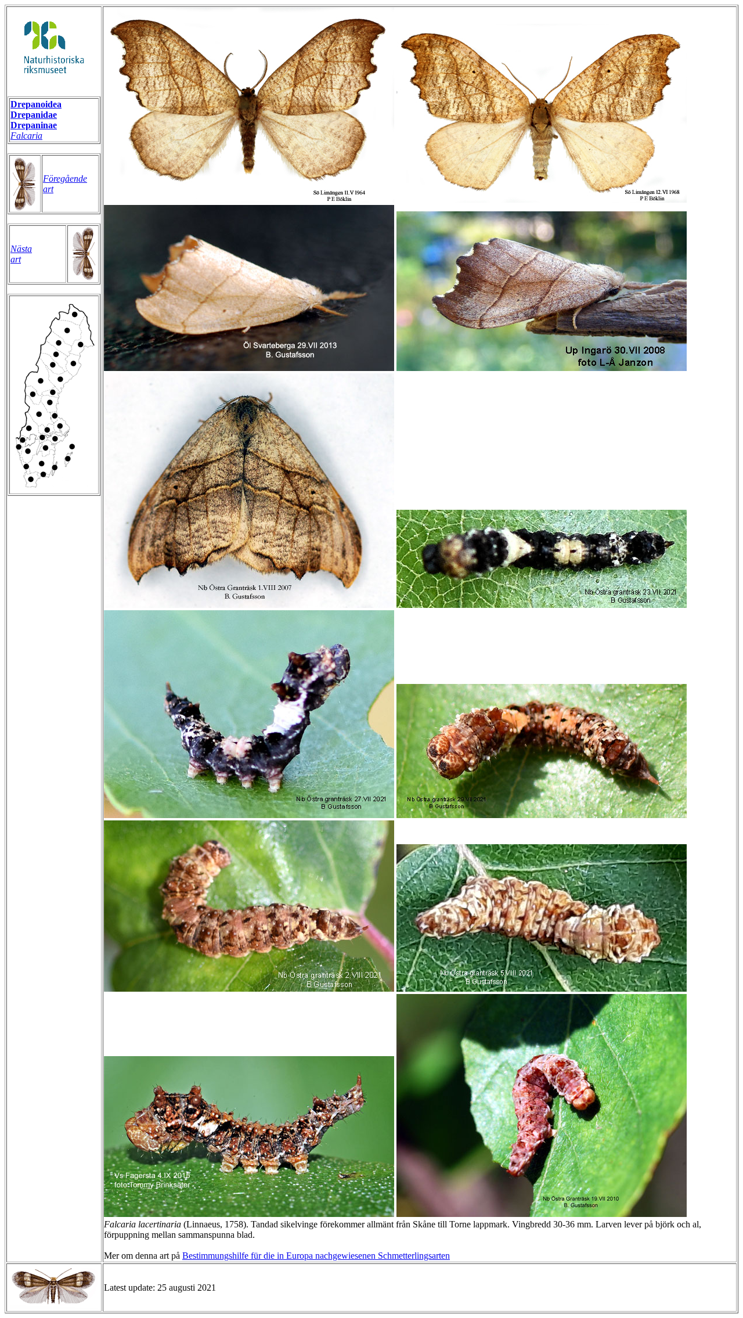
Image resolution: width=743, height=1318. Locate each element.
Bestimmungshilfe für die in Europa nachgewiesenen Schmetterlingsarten (316, 1256)
